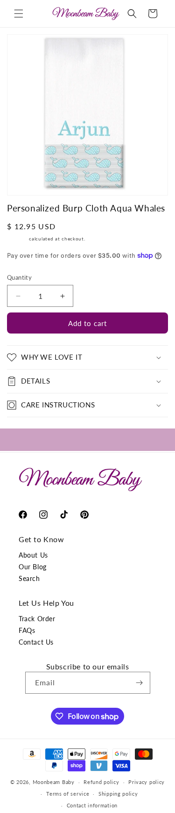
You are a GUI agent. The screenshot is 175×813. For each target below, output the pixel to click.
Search (29, 578)
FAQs (27, 630)
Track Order (37, 619)
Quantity (19, 277)
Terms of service (67, 794)
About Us (33, 555)
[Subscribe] (139, 683)
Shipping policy (118, 794)
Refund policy (101, 782)
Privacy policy (146, 782)
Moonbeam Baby (54, 782)
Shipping (17, 238)
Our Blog (33, 567)
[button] (18, 13)
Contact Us (36, 642)
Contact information (92, 805)
